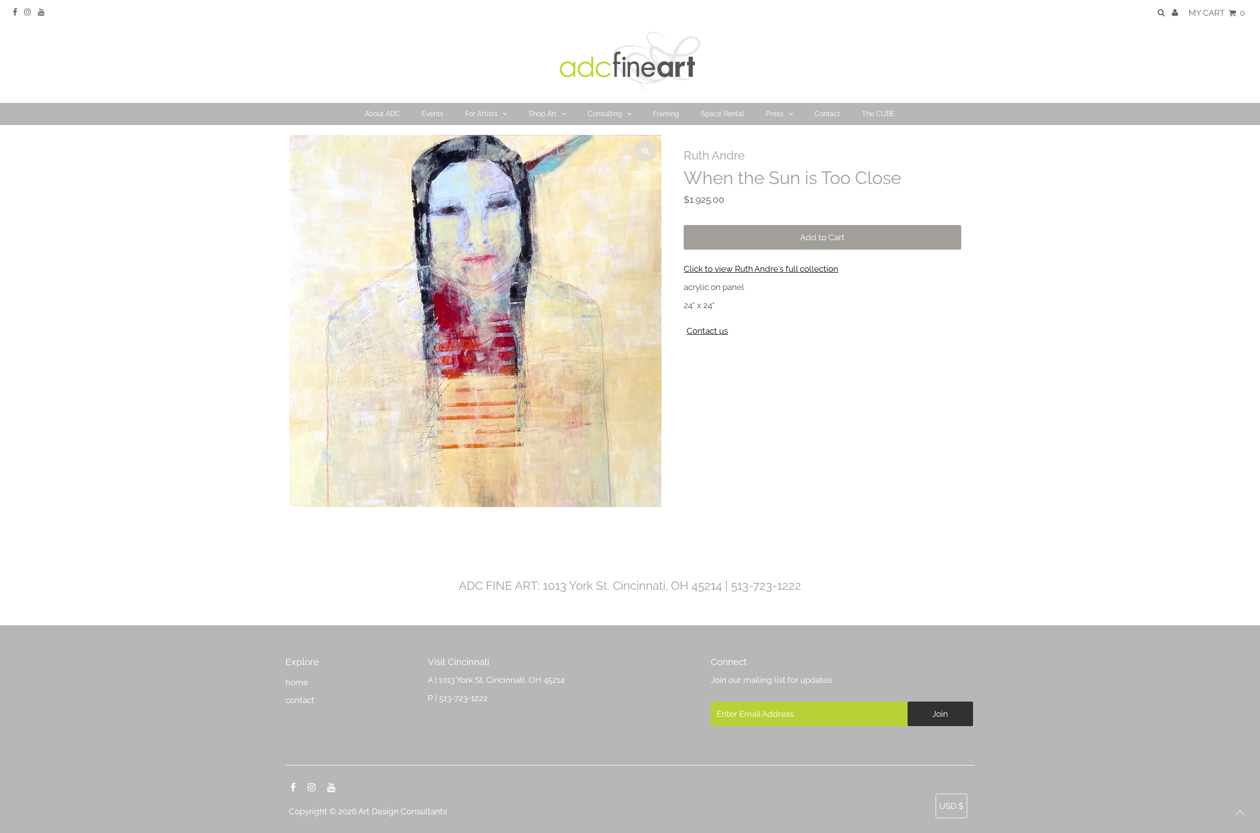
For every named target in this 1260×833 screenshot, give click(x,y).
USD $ (951, 806)
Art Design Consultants (402, 811)
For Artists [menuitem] (481, 114)
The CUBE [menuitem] (878, 114)
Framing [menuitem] (666, 114)
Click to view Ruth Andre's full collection (761, 269)
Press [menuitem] (775, 114)
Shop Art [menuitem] (543, 114)
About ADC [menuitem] (382, 114)
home (296, 682)
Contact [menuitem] (827, 114)
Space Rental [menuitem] (722, 114)
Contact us (707, 331)
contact (300, 700)
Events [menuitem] (432, 114)
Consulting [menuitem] (605, 114)
